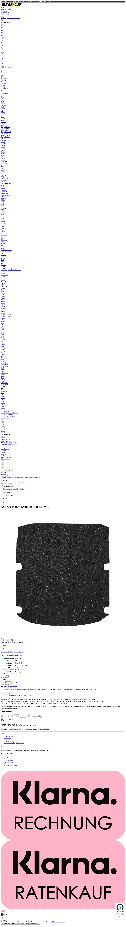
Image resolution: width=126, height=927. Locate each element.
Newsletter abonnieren (7, 753)
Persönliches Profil (12, 477)
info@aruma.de (17, 725)
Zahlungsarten (28, 477)
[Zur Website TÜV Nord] (23, 717)
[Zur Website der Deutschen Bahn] (16, 717)
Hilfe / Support (8, 736)
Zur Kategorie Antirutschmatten (10, 18)
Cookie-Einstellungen (10, 765)
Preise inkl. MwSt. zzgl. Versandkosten (12, 652)
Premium (5, 679)
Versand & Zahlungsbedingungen (14, 743)
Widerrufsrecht (8, 760)
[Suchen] (2, 464)
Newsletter (7, 738)
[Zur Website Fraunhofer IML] (35, 717)
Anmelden (4, 474)
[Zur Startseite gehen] (12, 6)
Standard (5, 677)
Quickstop (6, 676)
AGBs (6, 757)
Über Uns (7, 739)
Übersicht (4, 477)
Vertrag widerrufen (9, 762)
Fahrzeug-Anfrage (9, 741)
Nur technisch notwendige (8, 923)
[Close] (1, 638)
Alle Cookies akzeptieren (32, 923)
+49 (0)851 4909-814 (7, 725)
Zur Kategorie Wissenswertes (9, 444)
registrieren (7, 476)
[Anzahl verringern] (2, 681)
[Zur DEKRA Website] (7, 717)
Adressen (21, 477)
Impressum (7, 759)
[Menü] (2, 461)
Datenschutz (8, 764)
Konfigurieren (20, 923)
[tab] (50, 689)
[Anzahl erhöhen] (13, 681)
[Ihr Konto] (2, 467)
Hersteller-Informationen (9, 686)
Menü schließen (8, 471)
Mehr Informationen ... (58, 922)
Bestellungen (36, 477)
